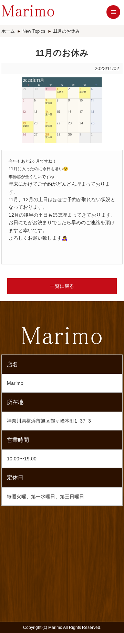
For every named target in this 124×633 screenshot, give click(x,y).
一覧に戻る (62, 286)
